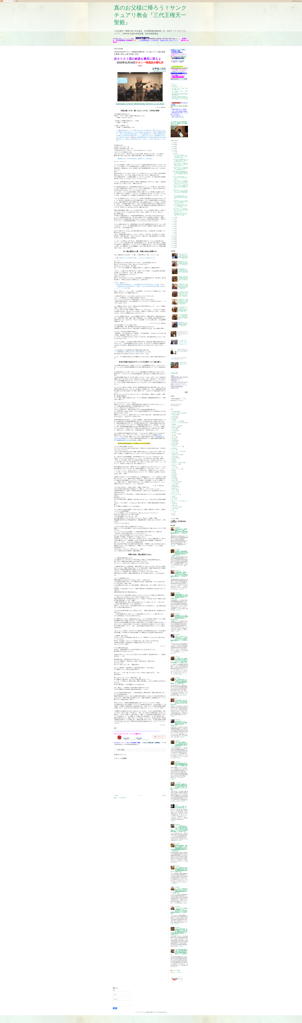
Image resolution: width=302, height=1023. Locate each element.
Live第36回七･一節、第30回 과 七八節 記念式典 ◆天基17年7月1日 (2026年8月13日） (179, 702)
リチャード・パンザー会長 (177, 451)
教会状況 (174, 497)
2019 (173, 239)
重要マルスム (175, 493)
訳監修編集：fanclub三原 (160, 71)
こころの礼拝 (175, 491)
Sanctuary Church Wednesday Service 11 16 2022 (140, 104)
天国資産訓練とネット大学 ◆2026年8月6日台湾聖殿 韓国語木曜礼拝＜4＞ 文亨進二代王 (183, 270)
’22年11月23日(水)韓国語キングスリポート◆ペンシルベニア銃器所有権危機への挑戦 (180, 156)
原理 (173, 472)
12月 (174, 151)
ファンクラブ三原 (176, 970)
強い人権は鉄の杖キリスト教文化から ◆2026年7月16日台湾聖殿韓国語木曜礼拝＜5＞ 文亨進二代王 (183, 309)
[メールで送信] (118, 750)
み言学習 (174, 478)
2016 (173, 245)
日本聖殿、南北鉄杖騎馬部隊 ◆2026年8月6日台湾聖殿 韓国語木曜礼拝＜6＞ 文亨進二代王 (183, 279)
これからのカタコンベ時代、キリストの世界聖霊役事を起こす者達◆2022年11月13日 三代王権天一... (180, 197)
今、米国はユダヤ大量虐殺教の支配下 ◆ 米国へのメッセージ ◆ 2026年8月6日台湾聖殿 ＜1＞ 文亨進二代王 (183, 294)
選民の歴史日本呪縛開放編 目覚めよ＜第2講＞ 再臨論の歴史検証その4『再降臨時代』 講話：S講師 (180, 173)
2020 (173, 238)
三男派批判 (174, 508)
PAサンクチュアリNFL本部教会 (178, 422)
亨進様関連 (174, 440)
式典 (173, 419)
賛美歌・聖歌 (175, 489)
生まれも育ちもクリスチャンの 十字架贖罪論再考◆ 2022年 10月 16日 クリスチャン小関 (180, 214)
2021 (173, 236)
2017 (173, 243)
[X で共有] (121, 750)
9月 (174, 219)
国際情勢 (174, 445)
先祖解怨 (174, 485)
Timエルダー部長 (175, 433)
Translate (181, 400)
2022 (173, 150)
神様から (174, 505)
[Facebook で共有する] (122, 750)
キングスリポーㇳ (181, 71)
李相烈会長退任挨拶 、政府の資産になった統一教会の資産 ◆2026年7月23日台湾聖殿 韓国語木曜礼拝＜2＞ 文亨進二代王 (179, 931)
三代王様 (174, 456)
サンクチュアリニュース (177, 446)
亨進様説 (174, 503)
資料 (173, 496)
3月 (174, 230)
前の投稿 (164, 795)
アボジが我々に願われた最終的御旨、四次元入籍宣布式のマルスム (179, 358)
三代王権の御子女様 (176, 506)
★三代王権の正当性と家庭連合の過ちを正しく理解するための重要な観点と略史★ (179, 123)
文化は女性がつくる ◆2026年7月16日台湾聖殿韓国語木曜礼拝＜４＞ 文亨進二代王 (183, 324)
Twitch (174, 71)
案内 (173, 470)
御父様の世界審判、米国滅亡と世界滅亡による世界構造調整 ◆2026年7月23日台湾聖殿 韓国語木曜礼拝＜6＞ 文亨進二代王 (179, 848)
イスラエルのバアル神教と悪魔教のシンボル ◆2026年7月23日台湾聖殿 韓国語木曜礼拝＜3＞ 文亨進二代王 (179, 911)
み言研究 (174, 416)
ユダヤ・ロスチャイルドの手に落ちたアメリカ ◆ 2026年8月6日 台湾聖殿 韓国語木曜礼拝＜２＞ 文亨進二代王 (183, 256)
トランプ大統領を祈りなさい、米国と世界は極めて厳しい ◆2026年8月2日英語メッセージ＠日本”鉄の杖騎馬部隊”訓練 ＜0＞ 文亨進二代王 (179, 828)
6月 (174, 224)
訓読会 (173, 448)
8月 (174, 221)
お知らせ (174, 429)
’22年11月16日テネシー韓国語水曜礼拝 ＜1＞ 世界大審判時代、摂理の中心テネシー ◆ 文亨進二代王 (180, 186)
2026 (173, 142)
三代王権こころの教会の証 (177, 462)
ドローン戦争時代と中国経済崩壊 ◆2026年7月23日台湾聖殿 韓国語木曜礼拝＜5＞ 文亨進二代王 (179, 869)
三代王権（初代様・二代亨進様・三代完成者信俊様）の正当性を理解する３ (182, 351)
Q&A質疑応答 (175, 486)
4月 (174, 228)
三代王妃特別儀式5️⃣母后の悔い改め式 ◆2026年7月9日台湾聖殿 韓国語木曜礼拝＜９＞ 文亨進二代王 (179, 952)
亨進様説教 (174, 411)
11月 (174, 153)
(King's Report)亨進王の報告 (178, 413)
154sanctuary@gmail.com (179, 52)
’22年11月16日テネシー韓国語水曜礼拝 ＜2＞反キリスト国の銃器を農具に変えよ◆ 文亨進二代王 (180, 182)
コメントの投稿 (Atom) (121, 797)
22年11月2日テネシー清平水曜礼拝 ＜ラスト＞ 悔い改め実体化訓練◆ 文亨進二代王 (180, 210)
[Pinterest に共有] (124, 750)
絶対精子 (174, 480)
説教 (173, 424)
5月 (174, 226)
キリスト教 (174, 483)
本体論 (173, 438)
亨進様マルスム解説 (176, 425)
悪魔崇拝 (174, 488)
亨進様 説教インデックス (177, 86)
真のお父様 (174, 443)
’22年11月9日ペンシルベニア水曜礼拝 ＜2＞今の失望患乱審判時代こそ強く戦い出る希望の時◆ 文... (180, 192)
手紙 (173, 459)
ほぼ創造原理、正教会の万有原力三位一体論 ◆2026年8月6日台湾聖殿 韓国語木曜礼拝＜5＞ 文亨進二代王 (183, 286)
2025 (173, 144)
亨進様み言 (174, 414)
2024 (173, 146)
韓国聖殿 (174, 417)
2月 (174, 232)
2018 (173, 241)
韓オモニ (174, 437)
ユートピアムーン (175, 494)
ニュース (174, 467)
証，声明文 (174, 430)
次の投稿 (116, 795)
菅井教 (173, 477)
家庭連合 (174, 453)
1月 (174, 234)
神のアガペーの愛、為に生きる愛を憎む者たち (181, 807)
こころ (173, 511)
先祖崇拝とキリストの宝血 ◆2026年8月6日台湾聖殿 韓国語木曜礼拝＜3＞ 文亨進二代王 (183, 263)
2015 (173, 247)
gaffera (154, 1012)
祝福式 (173, 475)
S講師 (173, 465)
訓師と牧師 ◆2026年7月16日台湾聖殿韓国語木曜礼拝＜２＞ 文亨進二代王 (181, 765)
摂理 (173, 432)
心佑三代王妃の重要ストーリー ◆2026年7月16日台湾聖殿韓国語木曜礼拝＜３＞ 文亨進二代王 (183, 317)
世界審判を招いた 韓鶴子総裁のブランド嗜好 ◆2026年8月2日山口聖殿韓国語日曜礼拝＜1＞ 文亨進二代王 (183, 302)
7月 (174, 223)
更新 (173, 515)
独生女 (173, 473)
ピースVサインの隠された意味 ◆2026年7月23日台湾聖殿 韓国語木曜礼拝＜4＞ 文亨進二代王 (179, 890)
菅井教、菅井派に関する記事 (178, 117)
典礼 (173, 435)
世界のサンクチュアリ (176, 469)
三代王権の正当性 (175, 481)
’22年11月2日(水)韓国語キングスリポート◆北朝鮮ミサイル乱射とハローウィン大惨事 (180, 206)
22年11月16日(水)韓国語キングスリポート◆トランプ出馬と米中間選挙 (180, 178)
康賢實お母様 (175, 457)
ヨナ (173, 513)
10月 (174, 217)
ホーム (140, 795)
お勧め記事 (174, 85)
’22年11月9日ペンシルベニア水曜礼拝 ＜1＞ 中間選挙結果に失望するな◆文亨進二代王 (180, 201)
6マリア (173, 499)
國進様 (173, 461)
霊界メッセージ (175, 464)
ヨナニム (174, 449)
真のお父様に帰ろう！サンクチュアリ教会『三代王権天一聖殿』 (150, 15)
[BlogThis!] (119, 750)
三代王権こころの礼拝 (176, 421)
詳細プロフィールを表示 (176, 972)
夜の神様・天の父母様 (176, 454)
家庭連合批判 (175, 427)
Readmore (173, 546)
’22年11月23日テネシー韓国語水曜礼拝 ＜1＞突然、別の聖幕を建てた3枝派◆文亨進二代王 (180, 168)
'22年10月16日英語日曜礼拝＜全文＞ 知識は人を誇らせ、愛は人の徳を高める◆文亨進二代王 (180, 160)
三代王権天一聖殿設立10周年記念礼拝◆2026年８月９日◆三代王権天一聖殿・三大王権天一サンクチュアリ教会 (180, 97)
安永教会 (174, 441)
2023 (173, 148)
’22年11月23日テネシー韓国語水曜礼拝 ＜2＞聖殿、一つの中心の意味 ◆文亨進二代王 (180, 164)
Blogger (165, 1012)
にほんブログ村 (132, 739)
